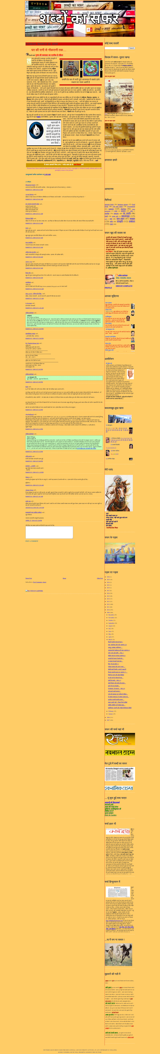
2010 (108, 610)
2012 (108, 604)
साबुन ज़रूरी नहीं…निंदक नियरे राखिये (117, 702)
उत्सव (115, 211)
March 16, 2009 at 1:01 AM (34, 496)
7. (115, 448)
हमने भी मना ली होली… (114, 686)
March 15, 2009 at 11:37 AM (35, 298)
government (131, 206)
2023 (108, 585)
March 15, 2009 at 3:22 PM (34, 410)
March (110, 639)
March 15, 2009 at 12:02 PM (34, 329)
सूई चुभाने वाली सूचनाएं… (114, 691)
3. (109, 448)
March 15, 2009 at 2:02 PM (34, 369)
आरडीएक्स (28, 282)
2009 (108, 612)
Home (64, 578)
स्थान (111, 224)
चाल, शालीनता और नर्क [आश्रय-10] (117, 645)
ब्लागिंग (106, 219)
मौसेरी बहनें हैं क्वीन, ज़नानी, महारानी (117, 669)
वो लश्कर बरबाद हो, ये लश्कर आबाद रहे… (118, 697)
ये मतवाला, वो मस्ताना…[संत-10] (116, 688)
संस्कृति (120, 221)
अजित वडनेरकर (30, 313)
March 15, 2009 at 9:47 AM (34, 268)
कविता (131, 211)
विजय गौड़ (28, 273)
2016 (108, 593)
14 (106, 430)
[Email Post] (51, 174)
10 (119, 428)
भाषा (111, 219)
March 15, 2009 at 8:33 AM (34, 223)
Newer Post (29, 578)
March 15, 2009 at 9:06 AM (34, 257)
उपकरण (123, 211)
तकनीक (107, 213)
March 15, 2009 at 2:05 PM (34, 382)
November (111, 617)
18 (113, 430)
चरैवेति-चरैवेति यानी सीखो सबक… (116, 705)
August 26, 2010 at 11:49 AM (35, 507)
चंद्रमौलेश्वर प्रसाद (30, 333)
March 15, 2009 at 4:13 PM (34, 429)
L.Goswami (29, 303)
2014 (108, 599)
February (111, 711)
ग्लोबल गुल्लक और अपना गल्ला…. (116, 666)
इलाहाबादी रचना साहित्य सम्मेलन (34, 512)
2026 (108, 577)
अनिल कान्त (29, 456)
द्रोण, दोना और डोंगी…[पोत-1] (116, 653)
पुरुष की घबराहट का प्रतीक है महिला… (118, 694)
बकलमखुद (125, 216)
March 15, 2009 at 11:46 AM (35, 308)
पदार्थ (106, 216)
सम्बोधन (132, 221)
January (110, 714)
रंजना (27, 228)
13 (126, 428)
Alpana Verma (29, 490)
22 (121, 430)
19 (115, 430)
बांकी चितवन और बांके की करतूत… (117, 683)
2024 (108, 582)
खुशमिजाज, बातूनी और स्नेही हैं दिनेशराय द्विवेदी (119, 708)
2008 (108, 717)
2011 (108, 607)
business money (123, 204)
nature (111, 208)
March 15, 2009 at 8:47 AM (34, 238)
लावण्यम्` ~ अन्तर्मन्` (31, 466)
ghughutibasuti (30, 414)
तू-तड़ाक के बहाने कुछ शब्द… (115, 661)
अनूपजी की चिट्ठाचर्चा (112, 802)
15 (108, 430)
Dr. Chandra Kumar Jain (32, 343)
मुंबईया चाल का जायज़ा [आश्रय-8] (116, 655)
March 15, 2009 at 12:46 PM (34, 338)
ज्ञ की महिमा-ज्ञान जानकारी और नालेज (86, 448)
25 (127, 430)
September (111, 623)
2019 (108, 588)
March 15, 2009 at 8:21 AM (34, 214)
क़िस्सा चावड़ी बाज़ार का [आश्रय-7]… (117, 672)
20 (117, 430)
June (109, 631)
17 (111, 430)
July (109, 628)
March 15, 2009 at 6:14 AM (34, 189)
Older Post (100, 578)
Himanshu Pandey (31, 185)
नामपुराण (116, 213)
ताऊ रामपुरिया (29, 242)
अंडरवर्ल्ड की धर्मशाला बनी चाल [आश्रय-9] (119, 650)
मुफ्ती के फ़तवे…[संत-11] (114, 680)
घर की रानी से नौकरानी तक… (48, 50)
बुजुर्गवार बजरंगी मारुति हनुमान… (116, 699)
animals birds (109, 204)
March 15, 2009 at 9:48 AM (34, 278)
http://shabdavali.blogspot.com (114, 920)
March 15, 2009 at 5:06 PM (34, 461)
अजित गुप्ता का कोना (31, 252)
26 (106, 431)
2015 (108, 596)
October (110, 620)
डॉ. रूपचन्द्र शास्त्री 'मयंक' (32, 204)
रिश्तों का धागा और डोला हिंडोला (116, 675)
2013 (108, 601)
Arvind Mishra (30, 194)
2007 (108, 720)
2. (108, 448)
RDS (27, 387)
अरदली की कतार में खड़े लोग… (116, 658)
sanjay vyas (29, 261)
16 (125, 440)
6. (114, 448)
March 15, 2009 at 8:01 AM (34, 199)
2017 (108, 590)
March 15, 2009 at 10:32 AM (35, 289)
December (111, 615)
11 (122, 428)
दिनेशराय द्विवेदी (29, 218)
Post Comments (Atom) (39, 582)
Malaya (28, 477)
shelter (123, 208)
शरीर (111, 221)
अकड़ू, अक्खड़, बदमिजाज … (115, 647)
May (109, 634)
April (110, 637)
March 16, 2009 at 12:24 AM (35, 485)
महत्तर (39, 117)
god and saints (118, 206)
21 (119, 430)
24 (125, 430)
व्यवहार (132, 218)
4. (111, 448)
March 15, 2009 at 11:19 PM (34, 472)
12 (124, 428)
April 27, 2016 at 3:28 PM (34, 520)
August (110, 626)
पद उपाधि (127, 213)
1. (107, 448)
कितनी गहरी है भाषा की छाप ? (115, 642)
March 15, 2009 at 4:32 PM (34, 451)
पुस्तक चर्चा (115, 216)
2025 (108, 579)
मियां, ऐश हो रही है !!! (113, 664)
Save (106, 114)
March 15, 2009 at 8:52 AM (34, 247)
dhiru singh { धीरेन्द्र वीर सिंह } (34, 293)
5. (112, 448)
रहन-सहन (120, 218)
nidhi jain (28, 501)
